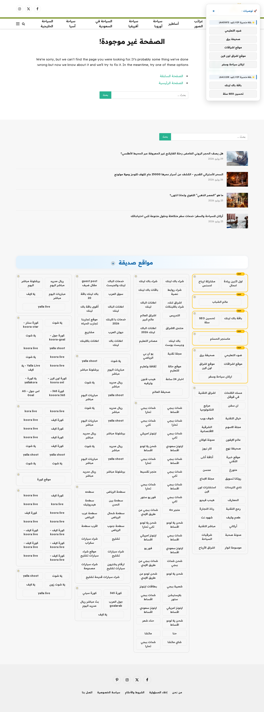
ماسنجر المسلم (220, 338)
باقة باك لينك (233, 318)
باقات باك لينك (148, 290)
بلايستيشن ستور (174, 597)
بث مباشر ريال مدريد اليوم (89, 603)
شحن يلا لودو (174, 573)
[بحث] (23, 23)
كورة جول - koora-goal (57, 337)
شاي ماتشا (174, 642)
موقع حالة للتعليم (174, 368)
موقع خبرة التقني (233, 459)
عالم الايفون (233, 439)
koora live (31, 348)
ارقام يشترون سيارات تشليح (116, 566)
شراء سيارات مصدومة (89, 566)
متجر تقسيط (148, 471)
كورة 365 (116, 593)
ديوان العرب (115, 332)
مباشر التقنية (206, 526)
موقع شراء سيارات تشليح (89, 553)
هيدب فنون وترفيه (148, 381)
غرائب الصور (198, 23)
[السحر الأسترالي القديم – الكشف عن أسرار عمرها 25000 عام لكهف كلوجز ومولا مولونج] (237, 179)
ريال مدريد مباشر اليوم (57, 283)
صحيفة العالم (161, 392)
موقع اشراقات (233, 364)
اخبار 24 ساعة (175, 379)
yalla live (44, 306)
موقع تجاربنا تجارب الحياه (89, 321)
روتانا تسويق (233, 478)
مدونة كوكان (207, 439)
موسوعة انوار (233, 547)
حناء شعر (148, 620)
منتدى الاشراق (174, 328)
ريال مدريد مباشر (116, 384)
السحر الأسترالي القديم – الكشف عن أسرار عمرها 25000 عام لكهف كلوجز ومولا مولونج (168, 174)
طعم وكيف (233, 517)
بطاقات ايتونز (148, 586)
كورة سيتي (89, 593)
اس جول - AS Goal (30, 393)
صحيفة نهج (233, 448)
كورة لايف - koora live (57, 532)
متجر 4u (174, 510)
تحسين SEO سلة (207, 320)
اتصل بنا (87, 692)
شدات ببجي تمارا (148, 410)
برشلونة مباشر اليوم (30, 283)
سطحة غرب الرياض (89, 515)
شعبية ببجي (174, 586)
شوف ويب (207, 418)
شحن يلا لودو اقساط (148, 448)
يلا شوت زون (57, 584)
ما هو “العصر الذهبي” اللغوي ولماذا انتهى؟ (196, 195)
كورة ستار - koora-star (30, 324)
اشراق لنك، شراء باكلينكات (174, 304)
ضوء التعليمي (233, 355)
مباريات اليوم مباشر (115, 371)
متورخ (233, 470)
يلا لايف (102, 614)
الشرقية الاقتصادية (206, 429)
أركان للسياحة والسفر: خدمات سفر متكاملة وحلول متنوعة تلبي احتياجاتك (177, 216)
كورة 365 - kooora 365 (57, 393)
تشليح (116, 538)
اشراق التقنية (206, 393)
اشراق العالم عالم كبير (148, 317)
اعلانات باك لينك (116, 343)
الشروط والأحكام (134, 692)
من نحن (177, 692)
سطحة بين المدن (116, 502)
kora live (31, 411)
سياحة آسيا (70, 23)
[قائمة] (18, 23)
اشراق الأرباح (207, 547)
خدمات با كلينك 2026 (116, 321)
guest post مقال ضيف (89, 283)
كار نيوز (207, 448)
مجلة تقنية (175, 353)
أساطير (174, 24)
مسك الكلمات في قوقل (233, 395)
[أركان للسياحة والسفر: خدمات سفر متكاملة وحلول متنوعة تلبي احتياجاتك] (237, 221)
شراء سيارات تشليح (116, 553)
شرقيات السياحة (207, 537)
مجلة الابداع (207, 478)
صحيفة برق (207, 355)
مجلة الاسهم (233, 427)
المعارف (233, 500)
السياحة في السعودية (103, 23)
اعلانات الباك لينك (148, 304)
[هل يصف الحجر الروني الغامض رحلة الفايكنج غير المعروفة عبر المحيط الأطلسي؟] (237, 158)
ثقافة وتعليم (148, 366)
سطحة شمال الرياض (115, 515)
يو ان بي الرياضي (148, 355)
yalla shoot (89, 361)
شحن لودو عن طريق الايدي (148, 575)
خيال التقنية (233, 418)
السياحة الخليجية (47, 23)
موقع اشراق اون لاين (207, 366)
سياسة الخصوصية (108, 692)
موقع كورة (44, 479)
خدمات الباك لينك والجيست (115, 283)
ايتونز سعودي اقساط (174, 448)
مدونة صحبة (233, 535)
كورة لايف (57, 420)
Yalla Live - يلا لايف (30, 367)
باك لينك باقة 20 (89, 296)
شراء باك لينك (174, 281)
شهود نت (207, 517)
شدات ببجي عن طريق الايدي (148, 512)
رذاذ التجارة (206, 508)
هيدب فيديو (206, 500)
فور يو (148, 548)
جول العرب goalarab (116, 603)
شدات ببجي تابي (148, 422)
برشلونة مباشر (89, 369)
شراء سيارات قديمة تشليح (102, 577)
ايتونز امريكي (148, 433)
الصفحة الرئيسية (171, 83)
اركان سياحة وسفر (220, 376)
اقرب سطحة (89, 526)
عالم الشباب (220, 302)
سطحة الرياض (115, 491)
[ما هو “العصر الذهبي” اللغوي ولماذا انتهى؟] (237, 200)
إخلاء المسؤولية (158, 692)
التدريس (174, 315)
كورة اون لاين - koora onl (57, 380)
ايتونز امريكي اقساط (148, 537)
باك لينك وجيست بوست (174, 343)
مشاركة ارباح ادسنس (206, 283)
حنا (175, 633)
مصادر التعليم (148, 341)
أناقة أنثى (207, 457)
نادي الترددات (233, 487)
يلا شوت (116, 361)
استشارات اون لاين (207, 489)
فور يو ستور (148, 497)
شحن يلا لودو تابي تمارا (148, 524)
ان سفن (233, 405)
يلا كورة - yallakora (30, 380)
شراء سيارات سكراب (89, 540)
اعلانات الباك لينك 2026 (148, 330)
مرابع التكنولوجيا (207, 407)
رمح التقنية (233, 508)
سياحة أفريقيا (133, 23)
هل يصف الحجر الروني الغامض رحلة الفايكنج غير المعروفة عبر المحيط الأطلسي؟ (172, 153)
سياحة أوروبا (157, 23)
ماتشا (148, 633)
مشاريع (89, 332)
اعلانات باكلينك (89, 341)
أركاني (233, 526)
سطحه (89, 491)
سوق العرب (115, 294)
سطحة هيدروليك (89, 502)
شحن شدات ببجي (174, 563)
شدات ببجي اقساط (174, 410)
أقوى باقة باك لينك (89, 308)
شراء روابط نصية (174, 292)
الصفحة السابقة (171, 76)
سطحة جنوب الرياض (115, 528)
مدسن (207, 470)
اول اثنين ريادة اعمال (233, 283)
